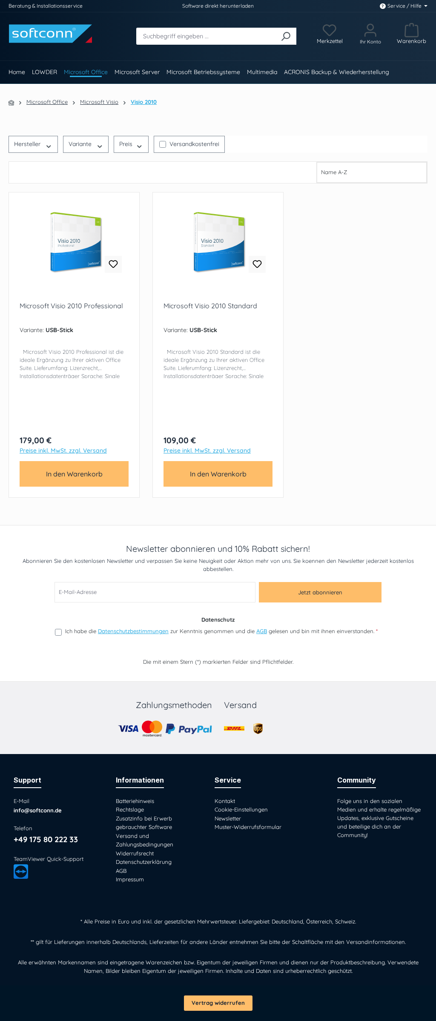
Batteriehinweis (135, 800)
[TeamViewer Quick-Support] (21, 871)
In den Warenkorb (74, 474)
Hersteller (27, 144)
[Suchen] (285, 36)
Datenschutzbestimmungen (133, 631)
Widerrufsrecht (135, 853)
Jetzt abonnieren (320, 592)
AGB (261, 631)
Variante (80, 144)
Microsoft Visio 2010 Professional (71, 305)
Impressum (130, 879)
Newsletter (228, 818)
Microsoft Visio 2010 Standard (210, 305)
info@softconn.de (38, 810)
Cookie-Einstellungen (241, 809)
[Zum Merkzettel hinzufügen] (113, 264)
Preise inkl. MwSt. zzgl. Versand (63, 450)
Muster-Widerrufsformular (248, 826)
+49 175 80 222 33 (46, 839)
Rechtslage (130, 809)
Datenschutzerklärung (144, 861)
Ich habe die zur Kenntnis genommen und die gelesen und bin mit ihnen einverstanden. (221, 631)
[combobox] (205, 36)
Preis (125, 144)
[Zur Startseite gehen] (51, 33)
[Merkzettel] (329, 33)
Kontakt (225, 800)
